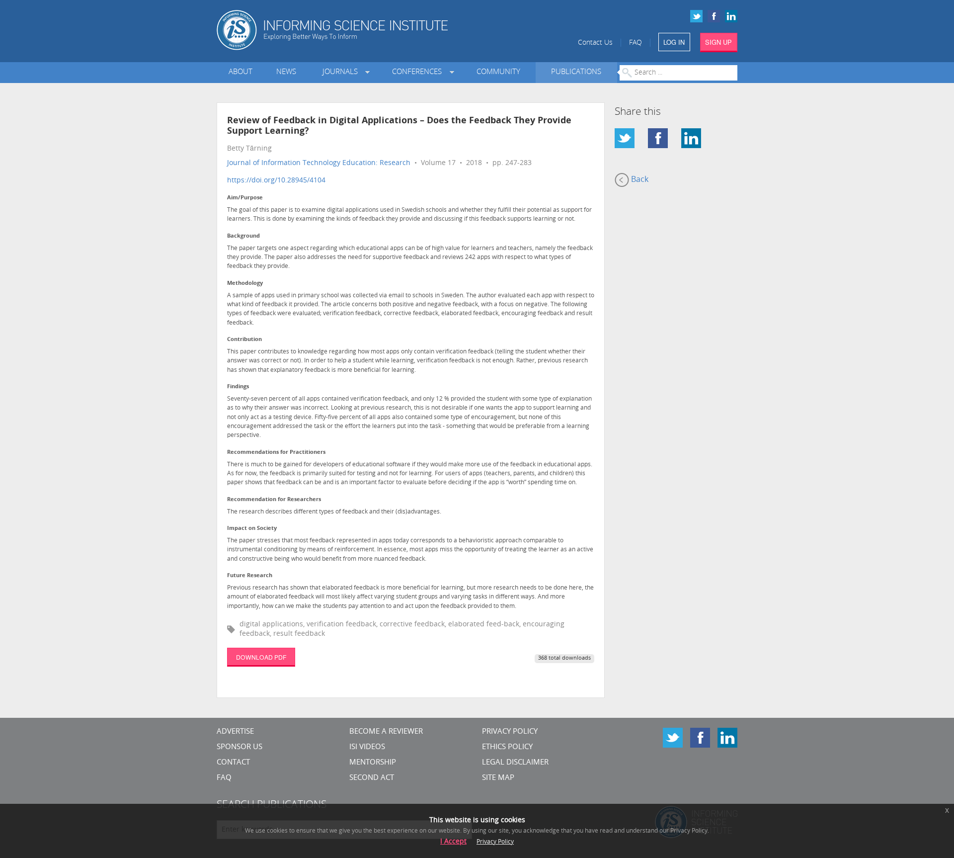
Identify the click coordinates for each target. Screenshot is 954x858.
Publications (576, 72)
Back (638, 180)
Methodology (245, 283)
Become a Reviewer (386, 732)
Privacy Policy (510, 732)
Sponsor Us (239, 747)
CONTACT (233, 763)
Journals (342, 72)
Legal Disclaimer (515, 763)
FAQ (635, 43)
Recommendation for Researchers (274, 500)
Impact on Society (252, 528)
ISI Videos (367, 747)
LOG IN (674, 42)
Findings (238, 387)
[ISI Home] (366, 30)
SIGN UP (718, 42)
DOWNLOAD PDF (261, 657)
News (286, 72)
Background (243, 236)
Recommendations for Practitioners (276, 452)
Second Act (371, 778)
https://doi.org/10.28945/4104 (276, 180)
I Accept (453, 842)
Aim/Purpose (245, 198)
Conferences (419, 72)
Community (498, 72)
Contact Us (595, 43)
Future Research (249, 576)
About (240, 72)
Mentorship (372, 763)
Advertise (235, 732)
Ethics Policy (507, 747)
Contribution (244, 340)
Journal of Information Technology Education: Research (318, 163)
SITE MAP (498, 778)
